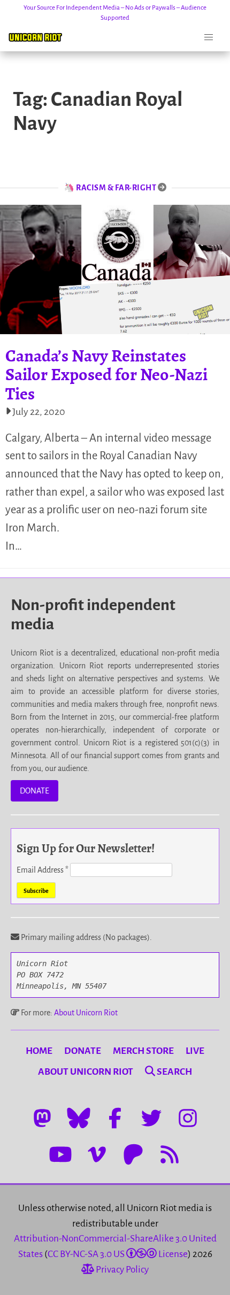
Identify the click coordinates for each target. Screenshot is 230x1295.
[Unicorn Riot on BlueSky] (78, 1118)
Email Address (42, 870)
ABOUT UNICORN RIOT (85, 1072)
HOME (39, 1051)
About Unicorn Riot (86, 1012)
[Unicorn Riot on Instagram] (188, 1118)
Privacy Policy (121, 1270)
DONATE (34, 791)
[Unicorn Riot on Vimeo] (97, 1154)
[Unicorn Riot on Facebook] (115, 1118)
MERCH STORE (143, 1051)
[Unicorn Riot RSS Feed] (169, 1154)
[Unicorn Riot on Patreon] (133, 1154)
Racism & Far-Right (116, 187)
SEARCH (173, 1072)
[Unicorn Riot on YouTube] (60, 1154)
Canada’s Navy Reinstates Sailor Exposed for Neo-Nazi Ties (106, 374)
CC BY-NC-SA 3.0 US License (118, 1254)
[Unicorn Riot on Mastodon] (42, 1118)
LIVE (195, 1051)
